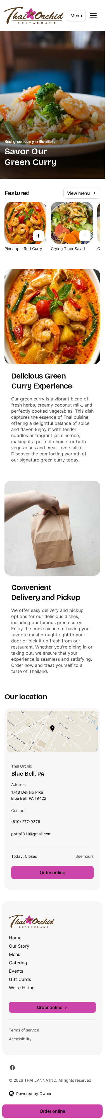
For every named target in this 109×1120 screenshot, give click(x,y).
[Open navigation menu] (93, 15)
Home (15, 937)
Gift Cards (20, 979)
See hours (84, 856)
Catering (18, 962)
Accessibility (20, 1038)
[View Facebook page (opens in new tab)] (12, 1067)
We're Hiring (22, 987)
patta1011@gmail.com (31, 835)
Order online (52, 872)
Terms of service (24, 1030)
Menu (76, 15)
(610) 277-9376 (25, 823)
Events (16, 971)
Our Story (19, 946)
